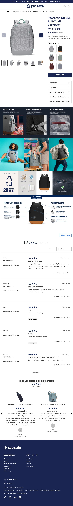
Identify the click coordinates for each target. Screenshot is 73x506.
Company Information (10, 493)
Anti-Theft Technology (10, 464)
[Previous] (2, 414)
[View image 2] (12, 63)
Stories (5, 461)
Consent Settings (22, 493)
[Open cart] (68, 6)
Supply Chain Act (34, 490)
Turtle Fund (7, 468)
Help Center (29, 459)
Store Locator (30, 466)
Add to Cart (59, 75)
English (9, 483)
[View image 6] (40, 63)
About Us (6, 459)
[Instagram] (10, 497)
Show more (36, 372)
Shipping (28, 461)
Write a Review (65, 235)
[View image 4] (26, 63)
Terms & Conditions (9, 490)
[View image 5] (33, 63)
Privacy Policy (19, 490)
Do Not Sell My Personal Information (50, 490)
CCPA (26, 490)
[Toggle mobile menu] (5, 6)
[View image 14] (4, 63)
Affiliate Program (8, 471)
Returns (28, 464)
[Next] (71, 414)
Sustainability (7, 466)
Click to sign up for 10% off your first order (22, 1)
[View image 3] (19, 63)
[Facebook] (5, 497)
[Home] (8, 11)
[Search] (65, 6)
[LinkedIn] (20, 497)
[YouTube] (15, 497)
